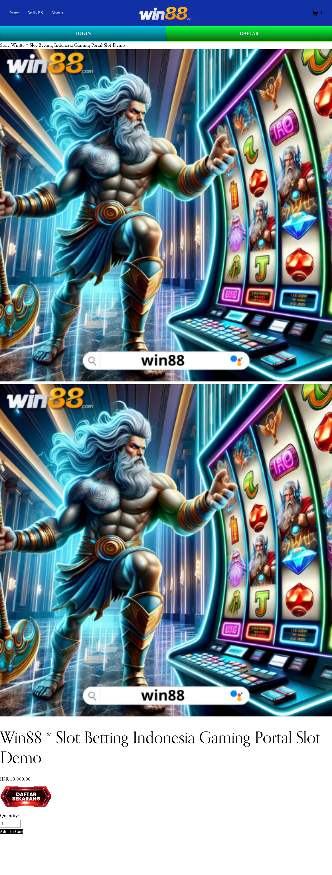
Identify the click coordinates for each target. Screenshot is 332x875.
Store (5, 45)
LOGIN (83, 34)
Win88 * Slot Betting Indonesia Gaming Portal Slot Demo (68, 45)
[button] (11, 831)
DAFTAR (249, 34)
